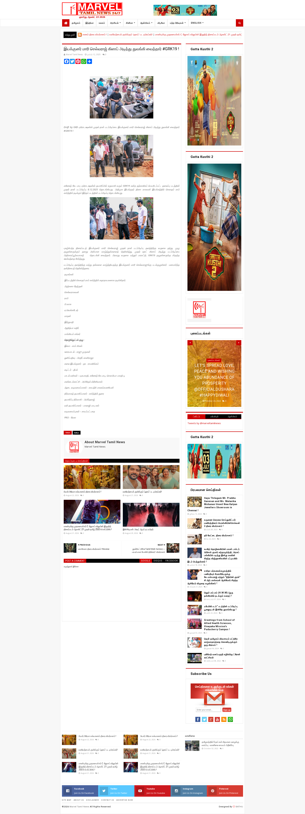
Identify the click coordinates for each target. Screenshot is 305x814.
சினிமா (129, 23)
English (196, 23)
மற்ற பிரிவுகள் (177, 23)
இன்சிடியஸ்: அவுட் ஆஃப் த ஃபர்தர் (138, 529)
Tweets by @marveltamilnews (204, 423)
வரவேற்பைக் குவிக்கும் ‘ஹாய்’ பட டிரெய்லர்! (99, 34)
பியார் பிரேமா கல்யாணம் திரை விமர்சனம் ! (82, 491)
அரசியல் (114, 23)
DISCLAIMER (92, 800)
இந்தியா (89, 23)
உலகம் (102, 23)
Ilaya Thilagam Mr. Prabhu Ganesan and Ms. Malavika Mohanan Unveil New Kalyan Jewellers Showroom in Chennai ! (212, 504)
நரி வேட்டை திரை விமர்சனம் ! (219, 535)
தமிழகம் (76, 23)
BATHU (239, 806)
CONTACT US (107, 800)
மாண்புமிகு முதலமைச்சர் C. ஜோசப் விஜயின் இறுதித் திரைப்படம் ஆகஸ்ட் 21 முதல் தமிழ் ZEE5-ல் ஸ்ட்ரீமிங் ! (177, 34)
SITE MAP (66, 800)
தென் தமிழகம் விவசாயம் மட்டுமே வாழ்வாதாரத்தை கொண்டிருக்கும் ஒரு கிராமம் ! (221, 641)
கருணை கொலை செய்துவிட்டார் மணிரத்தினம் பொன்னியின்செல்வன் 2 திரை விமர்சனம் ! (222, 523)
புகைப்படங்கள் (214, 372)
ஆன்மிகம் (145, 23)
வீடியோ (161, 23)
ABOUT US (79, 800)
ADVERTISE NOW (124, 800)
